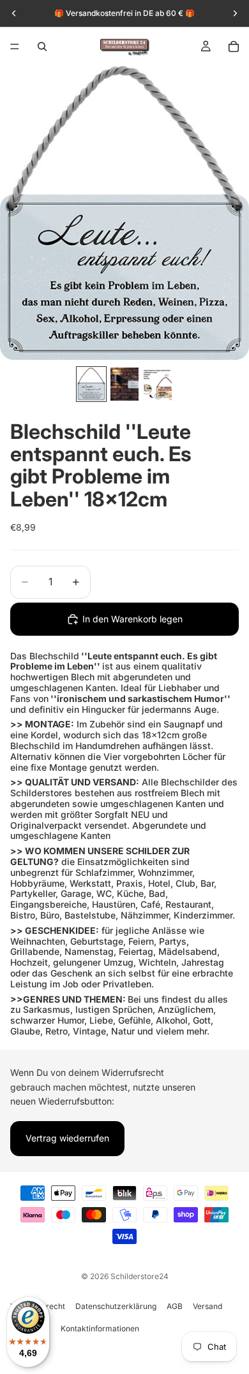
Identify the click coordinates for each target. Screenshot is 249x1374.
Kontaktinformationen (100, 1328)
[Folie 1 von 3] (91, 384)
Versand (207, 1306)
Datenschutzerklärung (115, 1306)
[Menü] (14, 46)
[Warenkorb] (234, 46)
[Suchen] (42, 46)
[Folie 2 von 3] (124, 384)
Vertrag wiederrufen (67, 1138)
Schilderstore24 (139, 1276)
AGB (175, 1306)
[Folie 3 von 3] (158, 384)
